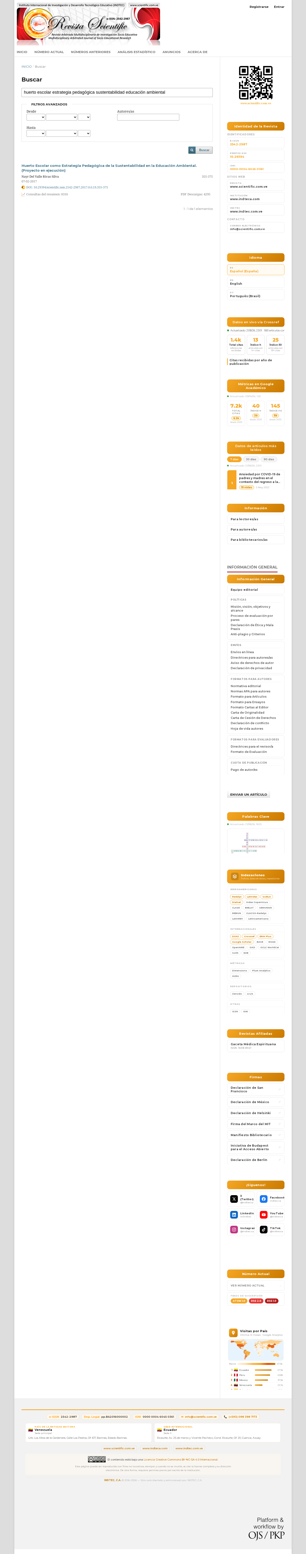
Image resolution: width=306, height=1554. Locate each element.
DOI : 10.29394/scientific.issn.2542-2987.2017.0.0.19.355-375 (67, 187)
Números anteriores (90, 52)
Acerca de (198, 52)
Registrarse (259, 7)
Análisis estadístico (136, 52)
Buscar (204, 150)
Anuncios (171, 52)
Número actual (49, 52)
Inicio (22, 52)
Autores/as (125, 111)
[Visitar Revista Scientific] (255, 82)
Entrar (279, 7)
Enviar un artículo (248, 794)
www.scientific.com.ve (255, 103)
